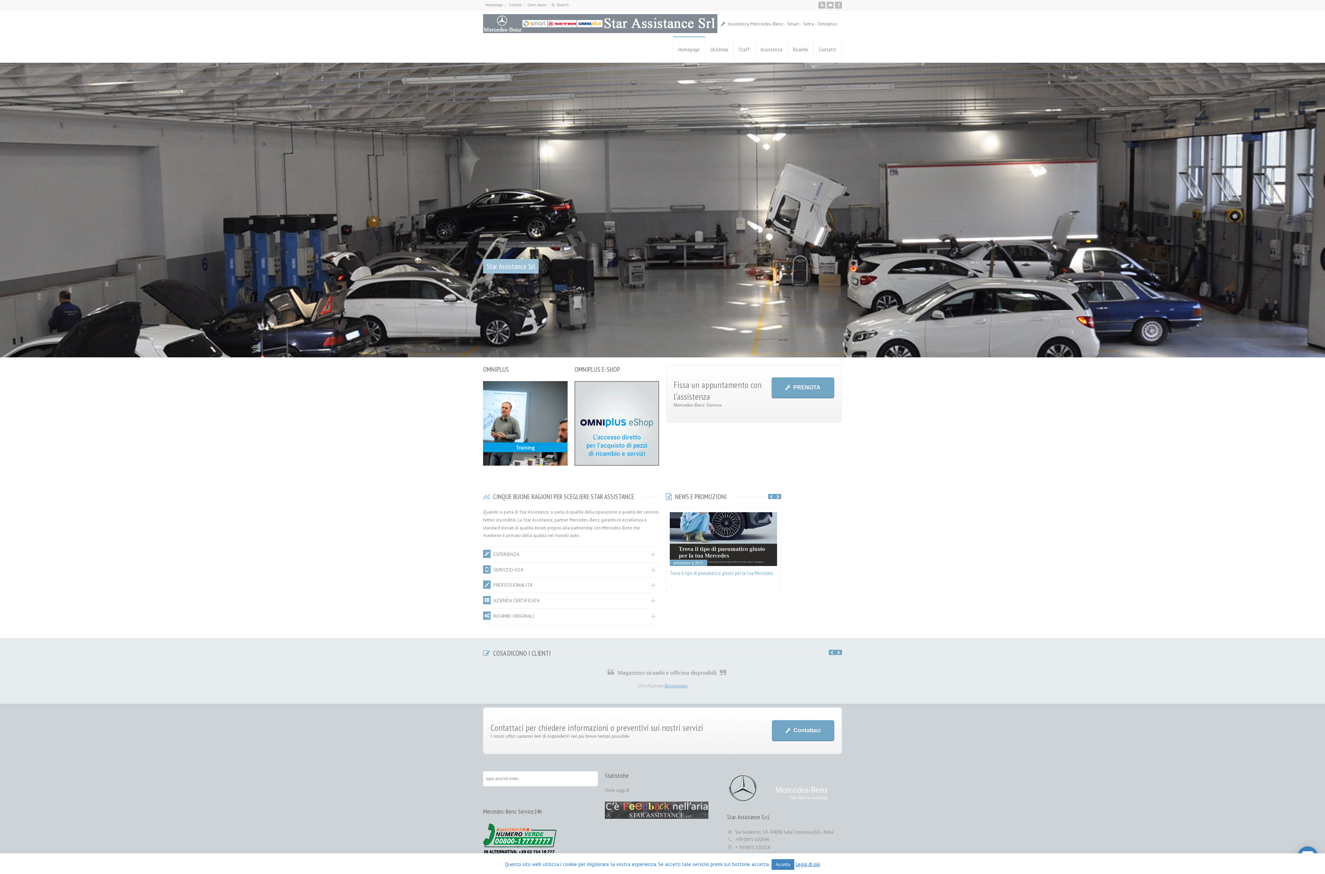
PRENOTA (807, 596)
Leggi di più (808, 864)
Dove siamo (537, 4)
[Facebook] (838, 5)
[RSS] (821, 5)
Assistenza (771, 49)
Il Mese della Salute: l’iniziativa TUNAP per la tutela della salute (718, 785)
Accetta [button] (783, 864)
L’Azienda (719, 49)
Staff (744, 49)
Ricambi (800, 49)
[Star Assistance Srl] (600, 23)
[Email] (830, 5)
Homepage (494, 4)
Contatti (515, 4)
